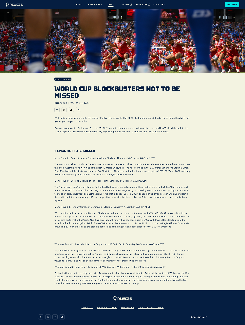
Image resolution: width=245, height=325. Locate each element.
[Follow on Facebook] (40, 316)
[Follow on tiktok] (71, 109)
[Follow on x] (64, 109)
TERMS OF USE (87, 308)
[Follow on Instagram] (55, 316)
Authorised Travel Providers (151, 308)
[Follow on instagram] (78, 109)
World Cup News (63, 79)
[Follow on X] (47, 316)
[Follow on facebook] (57, 109)
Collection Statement (107, 308)
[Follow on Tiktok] (62, 316)
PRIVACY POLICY (127, 308)
